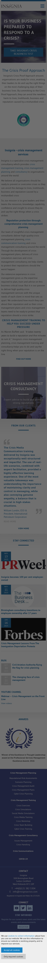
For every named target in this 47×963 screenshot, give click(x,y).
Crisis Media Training (23, 817)
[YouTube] (17, 908)
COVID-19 (23, 859)
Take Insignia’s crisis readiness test (23, 52)
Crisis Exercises (23, 805)
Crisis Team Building (23, 825)
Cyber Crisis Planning (23, 793)
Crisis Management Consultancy (23, 835)
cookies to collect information (21, 935)
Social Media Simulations (23, 813)
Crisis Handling (23, 844)
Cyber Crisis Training (23, 829)
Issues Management (23, 840)
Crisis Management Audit (23, 786)
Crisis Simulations (23, 809)
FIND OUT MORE (23, 359)
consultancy (21, 171)
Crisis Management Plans (23, 789)
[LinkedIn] (30, 908)
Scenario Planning (23, 782)
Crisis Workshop (23, 821)
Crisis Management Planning (23, 772)
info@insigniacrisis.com (25, 891)
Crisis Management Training (23, 800)
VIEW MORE (23, 528)
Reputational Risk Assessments (23, 778)
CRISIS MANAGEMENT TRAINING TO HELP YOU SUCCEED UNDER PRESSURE (23, 324)
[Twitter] (23, 908)
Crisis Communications (23, 851)
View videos (6, 703)
